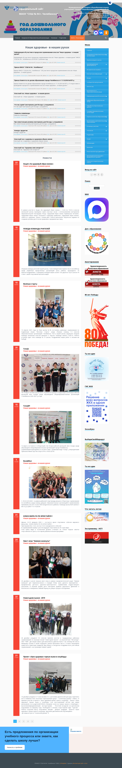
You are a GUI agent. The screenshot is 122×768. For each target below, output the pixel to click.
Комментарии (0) (61, 62)
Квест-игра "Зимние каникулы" (36, 541)
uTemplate (63, 763)
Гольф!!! (26, 406)
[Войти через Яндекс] (98, 174)
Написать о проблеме (14, 747)
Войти (73, 38)
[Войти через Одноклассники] (101, 174)
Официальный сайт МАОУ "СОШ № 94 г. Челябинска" (38, 9)
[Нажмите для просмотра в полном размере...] (49, 188)
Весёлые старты (30, 284)
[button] (110, 3)
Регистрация (80, 38)
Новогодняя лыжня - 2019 (34, 598)
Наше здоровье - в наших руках (20, 62)
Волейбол (27, 461)
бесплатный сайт (78, 763)
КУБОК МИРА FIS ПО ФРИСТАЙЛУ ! (38, 516)
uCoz (85, 763)
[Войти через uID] (91, 174)
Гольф (26, 349)
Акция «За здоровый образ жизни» (38, 164)
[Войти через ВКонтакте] (95, 174)
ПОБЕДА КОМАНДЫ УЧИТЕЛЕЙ (36, 229)
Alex (48, 62)
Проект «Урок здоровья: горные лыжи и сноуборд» (45, 657)
